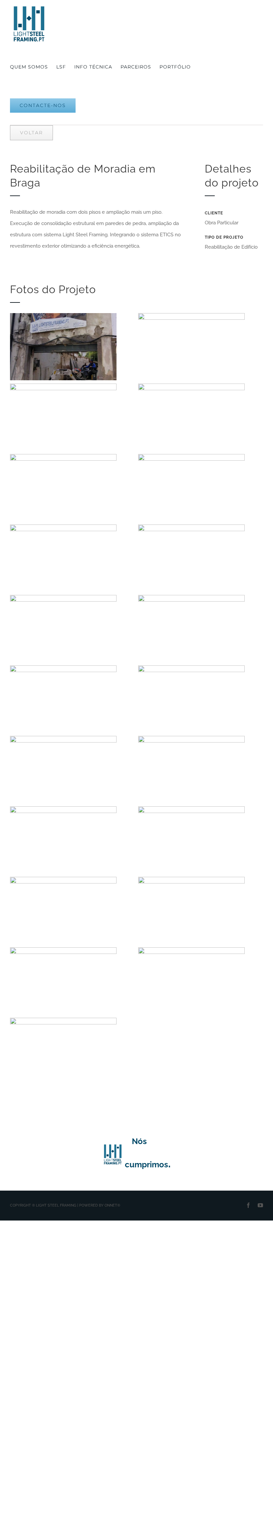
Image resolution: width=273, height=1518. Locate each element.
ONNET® (112, 1205)
